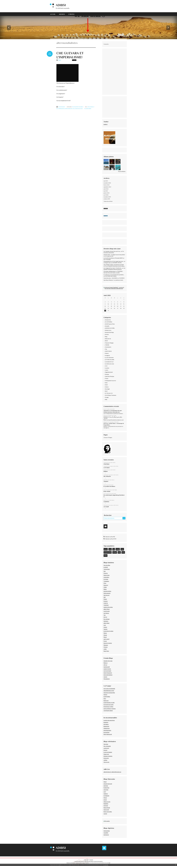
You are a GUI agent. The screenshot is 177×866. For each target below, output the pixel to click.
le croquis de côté (109, 256)
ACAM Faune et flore (110, 324)
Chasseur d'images (109, 342)
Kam (105, 571)
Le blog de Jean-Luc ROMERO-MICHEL (113, 262)
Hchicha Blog (107, 830)
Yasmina (105, 629)
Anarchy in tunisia (108, 643)
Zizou (105, 583)
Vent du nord (106, 595)
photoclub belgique (108, 674)
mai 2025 (106, 181)
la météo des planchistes (109, 720)
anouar (105, 799)
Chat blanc (107, 464)
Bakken (106, 471)
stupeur (105, 627)
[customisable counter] (106, 215)
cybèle (105, 649)
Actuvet (105, 750)
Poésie (106, 378)
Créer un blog (86, 859)
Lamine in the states (108, 607)
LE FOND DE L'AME (109, 359)
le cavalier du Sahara (109, 486)
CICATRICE (121, 278)
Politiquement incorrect (77, 106)
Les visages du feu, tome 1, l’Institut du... (113, 268)
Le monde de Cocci (109, 361)
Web (106, 399)
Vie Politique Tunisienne (110, 395)
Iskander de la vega (108, 660)
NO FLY (105, 617)
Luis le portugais (107, 670)
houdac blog (106, 787)
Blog (106, 336)
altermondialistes (68, 108)
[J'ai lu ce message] (175, 864)
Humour (107, 353)
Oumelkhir (106, 832)
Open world (106, 809)
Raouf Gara (106, 651)
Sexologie (107, 389)
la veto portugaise (108, 752)
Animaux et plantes (108, 756)
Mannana (106, 645)
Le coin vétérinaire (109, 357)
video (122, 549)
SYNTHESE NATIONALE (111, 276)
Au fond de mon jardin (108, 704)
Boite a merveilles (108, 811)
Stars (105, 698)
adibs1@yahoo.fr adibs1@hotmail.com (112, 772)
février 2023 (106, 185)
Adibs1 (61, 5)
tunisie (117, 549)
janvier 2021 (106, 193)
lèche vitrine (107, 491)
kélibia (105, 555)
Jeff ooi (105, 664)
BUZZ (106, 340)
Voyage (107, 397)
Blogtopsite (106, 726)
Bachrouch (106, 700)
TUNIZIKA (106, 605)
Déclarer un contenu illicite (71, 862)
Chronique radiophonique (109, 271)
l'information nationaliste (114, 252)
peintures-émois (119, 280)
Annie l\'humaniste (108, 672)
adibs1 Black (106, 623)
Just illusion (106, 613)
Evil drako (106, 579)
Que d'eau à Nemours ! (109, 280)
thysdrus (106, 601)
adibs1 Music (107, 609)
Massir (105, 637)
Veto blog (106, 744)
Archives (62, 14)
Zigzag (105, 635)
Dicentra (106, 573)
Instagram (107, 355)
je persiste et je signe (108, 631)
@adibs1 (106, 124)
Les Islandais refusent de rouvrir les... (112, 251)
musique (115, 552)
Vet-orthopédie (107, 746)
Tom (105, 615)
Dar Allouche (107, 476)
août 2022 (106, 189)
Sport (106, 391)
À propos (71, 14)
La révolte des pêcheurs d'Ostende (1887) (113, 258)
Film (106, 349)
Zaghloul (106, 793)
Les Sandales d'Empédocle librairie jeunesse (114, 268)
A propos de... (108, 319)
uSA (73, 108)
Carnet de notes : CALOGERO (110, 278)
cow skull (106, 506)
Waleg (105, 589)
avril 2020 (106, 195)
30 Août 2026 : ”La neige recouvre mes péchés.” (114, 254)
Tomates (106, 481)
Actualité (107, 326)
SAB (105, 597)
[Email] (105, 526)
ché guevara (90, 106)
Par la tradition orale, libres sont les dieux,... (115, 266)
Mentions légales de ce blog (80, 862)
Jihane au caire (107, 801)
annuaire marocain (108, 783)
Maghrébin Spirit (109, 372)
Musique (107, 374)
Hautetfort (91, 859)
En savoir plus (105, 864)
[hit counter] (107, 821)
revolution (80, 108)
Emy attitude (106, 619)
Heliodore (106, 621)
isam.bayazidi (107, 666)
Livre (106, 366)
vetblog (105, 760)
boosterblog (106, 732)
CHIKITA (106, 603)
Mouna (105, 797)
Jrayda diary (106, 577)
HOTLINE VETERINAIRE (109, 688)
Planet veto (106, 754)
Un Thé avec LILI (109, 393)
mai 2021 (106, 191)
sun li (105, 791)
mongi (105, 417)
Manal (105, 781)
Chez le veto (106, 762)
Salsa (106, 382)
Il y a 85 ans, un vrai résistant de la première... (114, 274)
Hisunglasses (107, 678)
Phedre (105, 599)
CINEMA (107, 345)
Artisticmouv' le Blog (108, 706)
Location (107, 368)
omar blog (106, 789)
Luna (105, 625)
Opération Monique (109, 376)
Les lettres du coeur (109, 363)
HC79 (105, 423)
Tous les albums (121, 171)
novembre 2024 (107, 183)
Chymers (106, 647)
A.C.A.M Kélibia (108, 321)
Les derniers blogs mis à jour (79, 861)
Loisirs (106, 370)
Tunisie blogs (107, 569)
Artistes (107, 334)
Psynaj (105, 641)
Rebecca (105, 662)
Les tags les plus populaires (98, 861)
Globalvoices (107, 728)
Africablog (106, 724)
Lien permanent (61, 106)
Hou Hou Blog (107, 565)
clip (113, 549)
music (123, 552)
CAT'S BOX (107, 467)
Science (106, 387)
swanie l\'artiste (107, 668)
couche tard (106, 748)
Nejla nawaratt (107, 593)
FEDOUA (106, 805)
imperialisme (61, 108)
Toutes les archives (108, 201)
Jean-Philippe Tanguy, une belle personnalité (114, 264)
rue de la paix (107, 611)
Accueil (52, 14)
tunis (119, 552)
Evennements (108, 347)
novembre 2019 (107, 196)
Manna (105, 633)
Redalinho (106, 803)
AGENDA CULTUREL (110, 328)
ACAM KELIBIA (107, 552)
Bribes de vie (108, 338)
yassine (105, 813)
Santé (106, 384)
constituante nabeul (108, 710)
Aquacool (106, 585)
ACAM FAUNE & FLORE (109, 702)
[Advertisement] (109, 71)
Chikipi (105, 587)
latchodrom (106, 834)
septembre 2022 (107, 187)
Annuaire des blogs (109, 332)
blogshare (106, 722)
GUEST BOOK (108, 351)
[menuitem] (53, 14)
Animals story (108, 330)
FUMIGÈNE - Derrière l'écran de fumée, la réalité (113, 272)
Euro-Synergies (107, 259)
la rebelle (106, 567)
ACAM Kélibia (107, 696)
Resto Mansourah (108, 734)
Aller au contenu (4, 1)
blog (109, 862)
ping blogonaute (107, 730)
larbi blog (106, 785)
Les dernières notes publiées (88, 861)
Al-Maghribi (106, 795)
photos (105, 549)
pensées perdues (107, 591)
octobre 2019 (107, 198)
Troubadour (106, 581)
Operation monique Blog (109, 692)
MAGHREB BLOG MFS (109, 690)
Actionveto (106, 758)
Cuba (76, 108)
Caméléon (106, 501)
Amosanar (106, 410)
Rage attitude (107, 807)
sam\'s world (106, 639)
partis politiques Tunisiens (110, 708)
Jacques (105, 676)
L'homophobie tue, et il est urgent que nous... (114, 261)
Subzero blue (106, 575)
